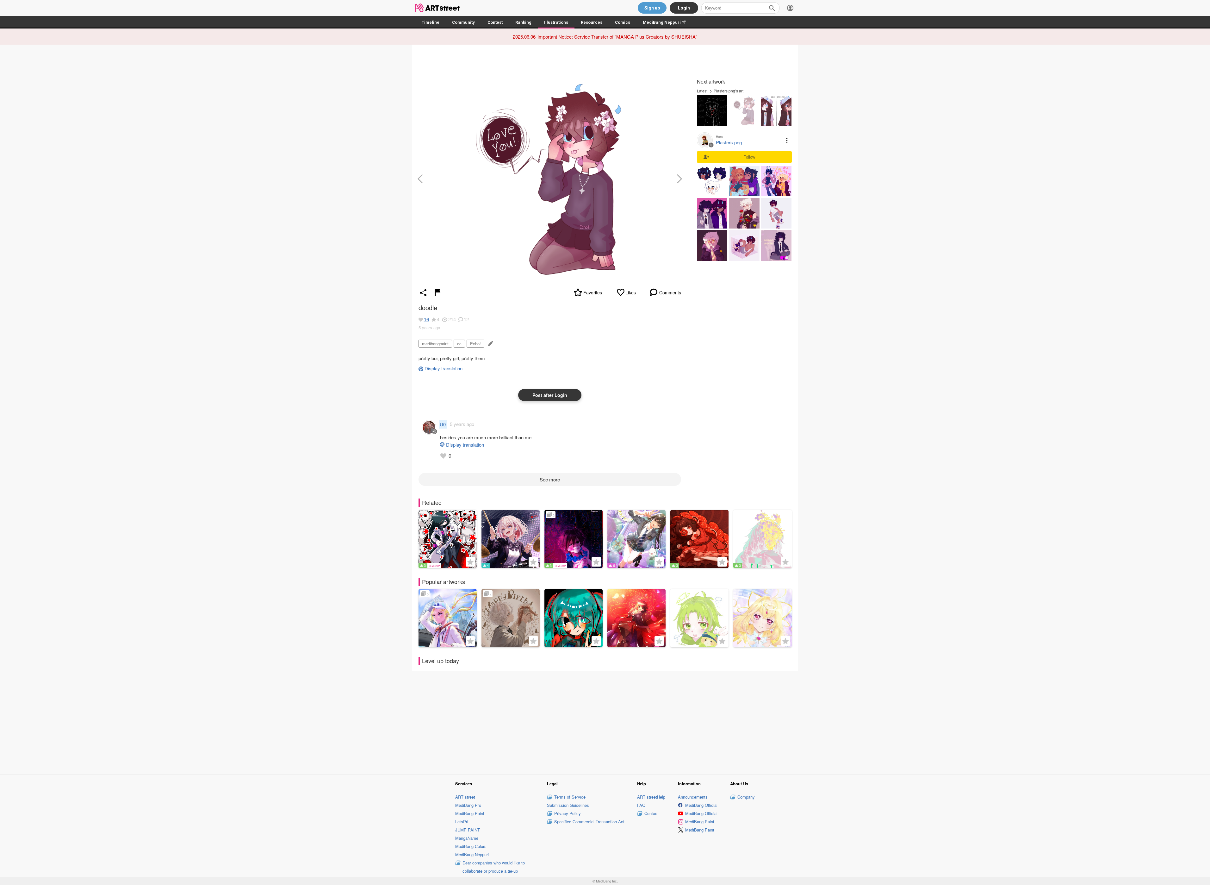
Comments (670, 292)
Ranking (523, 22)
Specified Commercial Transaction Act (589, 822)
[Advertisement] (605, 722)
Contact (651, 813)
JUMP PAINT (467, 830)
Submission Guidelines (568, 805)
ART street (465, 797)
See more (550, 479)
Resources (591, 22)
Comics (622, 22)
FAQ (641, 805)
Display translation (443, 368)
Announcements (693, 797)
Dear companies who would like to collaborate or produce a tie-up (493, 867)
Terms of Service (570, 797)
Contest (495, 22)
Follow (749, 157)
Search (772, 8)
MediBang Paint (469, 813)
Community (463, 22)
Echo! (475, 344)
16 (426, 319)
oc (459, 344)
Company (746, 797)
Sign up (652, 7)
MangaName (466, 838)
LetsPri (461, 822)
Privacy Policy (567, 813)
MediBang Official (701, 805)
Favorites (592, 292)
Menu (787, 140)
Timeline (430, 22)
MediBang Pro (468, 805)
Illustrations (556, 22)
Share (423, 292)
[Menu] (790, 8)
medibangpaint (435, 344)
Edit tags (490, 344)
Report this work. (437, 292)
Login (684, 7)
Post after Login (549, 395)
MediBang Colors (471, 846)
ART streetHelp (651, 797)
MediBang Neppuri (667, 22)
